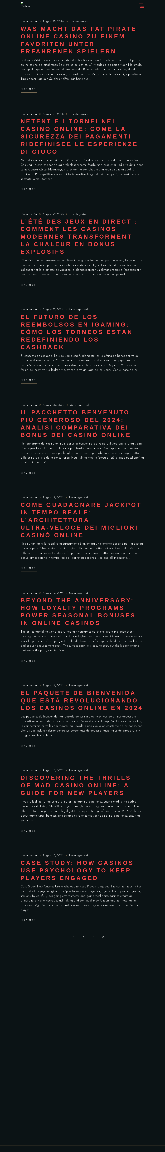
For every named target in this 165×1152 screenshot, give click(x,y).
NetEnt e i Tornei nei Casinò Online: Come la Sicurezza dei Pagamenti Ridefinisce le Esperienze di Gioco (79, 136)
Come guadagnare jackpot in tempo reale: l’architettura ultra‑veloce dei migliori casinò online (81, 520)
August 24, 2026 (54, 114)
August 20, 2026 (54, 405)
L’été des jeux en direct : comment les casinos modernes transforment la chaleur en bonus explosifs (79, 236)
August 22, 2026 (54, 214)
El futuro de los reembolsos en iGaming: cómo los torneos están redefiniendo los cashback (77, 332)
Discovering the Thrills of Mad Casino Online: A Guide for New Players (76, 785)
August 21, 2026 (53, 309)
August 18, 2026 (53, 770)
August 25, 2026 (54, 21)
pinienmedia (29, 21)
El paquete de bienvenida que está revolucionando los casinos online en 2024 (82, 700)
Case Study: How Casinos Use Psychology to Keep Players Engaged (77, 870)
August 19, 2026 (53, 497)
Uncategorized (78, 21)
